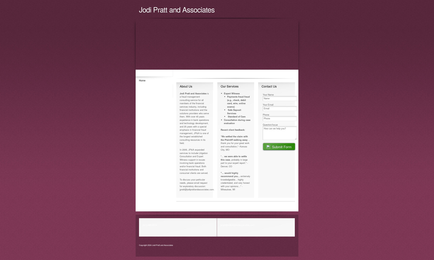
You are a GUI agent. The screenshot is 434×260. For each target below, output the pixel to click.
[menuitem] (154, 80)
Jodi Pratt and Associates (177, 9)
